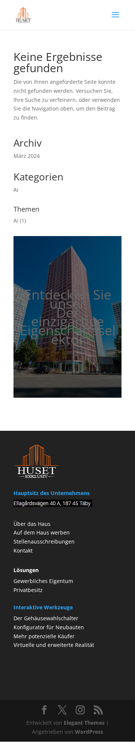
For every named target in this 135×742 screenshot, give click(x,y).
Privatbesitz (28, 590)
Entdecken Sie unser (67, 299)
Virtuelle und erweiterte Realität (54, 644)
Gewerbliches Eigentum (43, 581)
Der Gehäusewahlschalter (46, 618)
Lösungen (26, 570)
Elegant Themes (84, 722)
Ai (16, 189)
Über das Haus (32, 523)
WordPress (89, 731)
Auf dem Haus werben (42, 532)
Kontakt (23, 550)
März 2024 (27, 155)
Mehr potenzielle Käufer (44, 636)
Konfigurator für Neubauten (49, 627)
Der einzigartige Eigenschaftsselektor (68, 325)
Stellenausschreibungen (44, 541)
